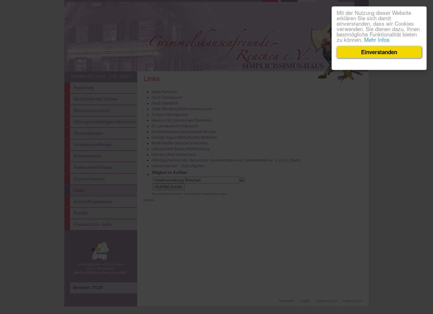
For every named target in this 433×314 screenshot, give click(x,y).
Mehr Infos (377, 39)
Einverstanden (379, 52)
